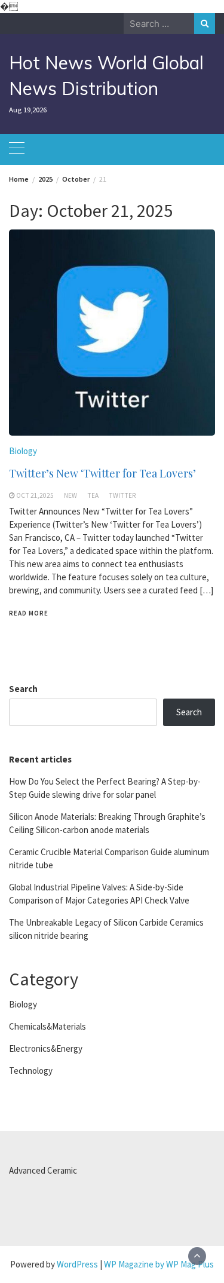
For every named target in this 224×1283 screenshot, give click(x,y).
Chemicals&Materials (47, 1026)
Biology (23, 451)
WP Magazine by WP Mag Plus (159, 1264)
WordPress (77, 1264)
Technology (31, 1070)
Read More (28, 613)
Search (23, 688)
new (70, 495)
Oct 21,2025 (35, 495)
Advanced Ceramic (43, 1170)
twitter (122, 495)
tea (93, 495)
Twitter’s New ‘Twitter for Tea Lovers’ (102, 473)
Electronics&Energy (45, 1048)
